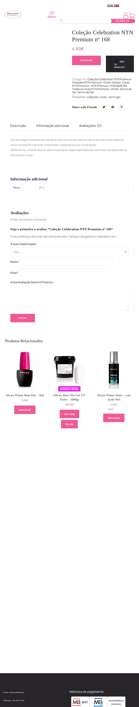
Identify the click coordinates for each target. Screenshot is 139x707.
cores (103, 97)
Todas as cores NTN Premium (90, 89)
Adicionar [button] (25, 410)
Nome (15, 262)
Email (14, 273)
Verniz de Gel (85, 92)
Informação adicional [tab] (52, 125)
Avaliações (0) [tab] (90, 125)
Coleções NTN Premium (87, 82)
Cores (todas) (112, 82)
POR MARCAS (118, 86)
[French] (113, 5)
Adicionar (86, 60)
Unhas (114, 89)
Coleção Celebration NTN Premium (109, 79)
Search (122, 21)
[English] (109, 5)
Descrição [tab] (18, 125)
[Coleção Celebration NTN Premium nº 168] (104, 107)
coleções (92, 97)
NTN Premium (100, 86)
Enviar (69, 424)
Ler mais (69, 414)
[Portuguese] (117, 5)
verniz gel (114, 97)
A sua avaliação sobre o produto (32, 282)
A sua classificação (23, 244)
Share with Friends (84, 107)
